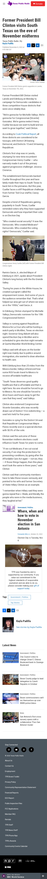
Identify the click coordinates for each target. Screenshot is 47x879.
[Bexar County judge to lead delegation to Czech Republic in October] (11, 679)
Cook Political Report (26, 134)
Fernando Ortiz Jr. (24, 534)
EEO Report (9, 798)
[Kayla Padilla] (8, 624)
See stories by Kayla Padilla (29, 627)
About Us (8, 761)
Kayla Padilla (8, 43)
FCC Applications (11, 809)
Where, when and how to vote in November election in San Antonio (30, 520)
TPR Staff (9, 825)
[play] (3, 876)
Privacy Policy (10, 782)
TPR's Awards (10, 841)
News (22, 713)
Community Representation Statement (20, 787)
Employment (10, 771)
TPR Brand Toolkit (12, 777)
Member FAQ (10, 814)
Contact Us (9, 766)
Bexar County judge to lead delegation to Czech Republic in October (31, 681)
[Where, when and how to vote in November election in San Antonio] (9, 508)
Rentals (8, 819)
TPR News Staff (11, 830)
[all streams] (43, 876)
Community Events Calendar (16, 846)
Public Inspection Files (13, 803)
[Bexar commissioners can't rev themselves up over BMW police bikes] (11, 698)
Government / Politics (25, 507)
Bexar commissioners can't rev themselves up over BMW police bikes (32, 700)
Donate (38, 4)
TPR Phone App (11, 836)
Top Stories (15, 603)
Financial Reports (12, 793)
